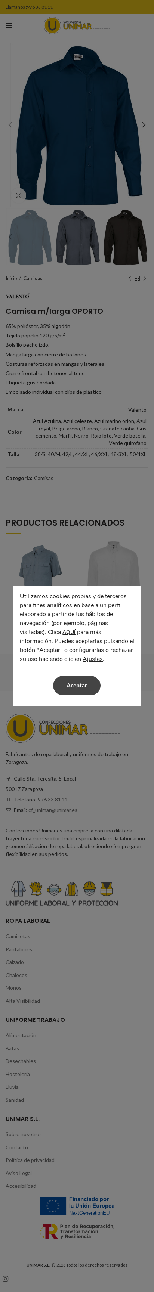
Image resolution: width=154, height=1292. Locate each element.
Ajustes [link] (93, 659)
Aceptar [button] (77, 685)
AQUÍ (69, 632)
